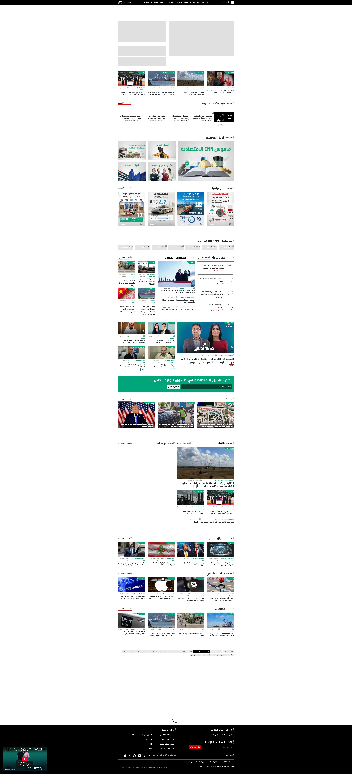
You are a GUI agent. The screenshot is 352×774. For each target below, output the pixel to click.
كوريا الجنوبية (151, 289)
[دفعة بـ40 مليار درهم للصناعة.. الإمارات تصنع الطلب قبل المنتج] (131, 328)
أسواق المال (195, 2)
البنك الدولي (171, 543)
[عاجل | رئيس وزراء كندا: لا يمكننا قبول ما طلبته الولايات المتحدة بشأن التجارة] (220, 78)
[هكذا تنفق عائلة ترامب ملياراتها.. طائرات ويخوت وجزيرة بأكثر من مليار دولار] (176, 274)
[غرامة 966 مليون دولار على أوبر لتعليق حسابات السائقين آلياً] (131, 620)
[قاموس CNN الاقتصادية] (206, 161)
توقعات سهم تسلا (160, 651)
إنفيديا (143, 578)
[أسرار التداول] (162, 150)
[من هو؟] (162, 171)
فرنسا (172, 347)
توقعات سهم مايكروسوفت (201, 651)
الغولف (192, 263)
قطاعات (170, 2)
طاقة (186, 2)
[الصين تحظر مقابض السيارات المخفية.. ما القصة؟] (146, 267)
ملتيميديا (155, 2)
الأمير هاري (231, 403)
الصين (153, 263)
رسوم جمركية (230, 72)
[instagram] (134, 756)
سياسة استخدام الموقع (128, 767)
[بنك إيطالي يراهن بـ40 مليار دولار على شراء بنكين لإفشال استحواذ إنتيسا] (131, 549)
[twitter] (149, 755)
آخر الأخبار (205, 2)
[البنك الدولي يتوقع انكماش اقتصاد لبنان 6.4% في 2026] (161, 549)
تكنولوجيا (179, 2)
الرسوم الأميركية (150, 403)
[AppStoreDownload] (212, 735)
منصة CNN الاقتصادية (165, 767)
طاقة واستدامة (219, 480)
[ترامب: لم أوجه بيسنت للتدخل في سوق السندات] (190, 549)
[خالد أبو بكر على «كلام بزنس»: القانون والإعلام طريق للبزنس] (161, 328)
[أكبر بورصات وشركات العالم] (132, 150)
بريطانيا (232, 614)
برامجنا (162, 2)
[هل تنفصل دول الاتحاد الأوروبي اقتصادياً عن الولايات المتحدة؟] (161, 352)
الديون (232, 543)
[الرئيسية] (225, 2)
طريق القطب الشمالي (168, 72)
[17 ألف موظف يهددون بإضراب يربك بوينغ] (126, 267)
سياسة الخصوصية (153, 767)
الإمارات (143, 323)
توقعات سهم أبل (228, 651)
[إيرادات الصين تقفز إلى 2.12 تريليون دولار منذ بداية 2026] (126, 293)
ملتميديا (221, 355)
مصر (173, 323)
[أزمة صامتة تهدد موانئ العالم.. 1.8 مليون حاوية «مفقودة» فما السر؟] (220, 620)
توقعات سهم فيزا (195, 655)
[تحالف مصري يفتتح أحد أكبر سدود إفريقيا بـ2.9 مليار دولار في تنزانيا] (131, 78)
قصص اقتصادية (152, 276)
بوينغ (133, 263)
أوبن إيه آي (201, 578)
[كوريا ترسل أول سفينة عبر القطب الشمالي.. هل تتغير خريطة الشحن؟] (146, 293)
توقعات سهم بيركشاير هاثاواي (211, 655)
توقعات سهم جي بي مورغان (131, 651)
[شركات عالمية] (132, 171)
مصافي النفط (200, 491)
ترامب (202, 543)
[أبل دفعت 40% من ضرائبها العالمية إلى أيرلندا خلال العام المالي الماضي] (161, 584)
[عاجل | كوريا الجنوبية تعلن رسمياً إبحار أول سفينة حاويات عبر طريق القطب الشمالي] (161, 78)
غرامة (143, 614)
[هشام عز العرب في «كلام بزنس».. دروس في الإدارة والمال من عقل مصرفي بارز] (205, 337)
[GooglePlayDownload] (225, 735)
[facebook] (125, 755)
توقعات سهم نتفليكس (227, 655)
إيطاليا (143, 543)
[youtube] (139, 756)
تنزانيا (143, 72)
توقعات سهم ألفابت (173, 651)
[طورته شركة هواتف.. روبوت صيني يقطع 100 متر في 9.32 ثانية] (220, 584)
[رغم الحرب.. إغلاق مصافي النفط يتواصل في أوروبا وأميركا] (190, 497)
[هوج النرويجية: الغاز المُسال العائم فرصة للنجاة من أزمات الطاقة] (131, 352)
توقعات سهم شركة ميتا (147, 651)
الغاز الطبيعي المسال (139, 347)
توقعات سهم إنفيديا (216, 651)
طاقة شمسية (200, 72)
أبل (173, 578)
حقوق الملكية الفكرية (141, 767)
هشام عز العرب (230, 323)
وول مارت (191, 403)
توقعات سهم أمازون (186, 651)
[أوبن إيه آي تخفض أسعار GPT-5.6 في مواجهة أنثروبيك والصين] (190, 584)
